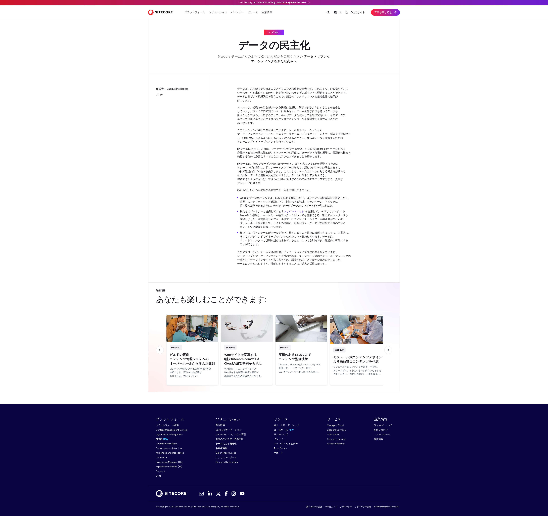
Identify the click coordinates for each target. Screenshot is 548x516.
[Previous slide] (160, 350)
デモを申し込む (383, 12)
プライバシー (346, 506)
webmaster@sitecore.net (386, 506)
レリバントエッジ (294, 211)
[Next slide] (388, 350)
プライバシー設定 (363, 506)
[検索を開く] (328, 12)
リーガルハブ (331, 506)
